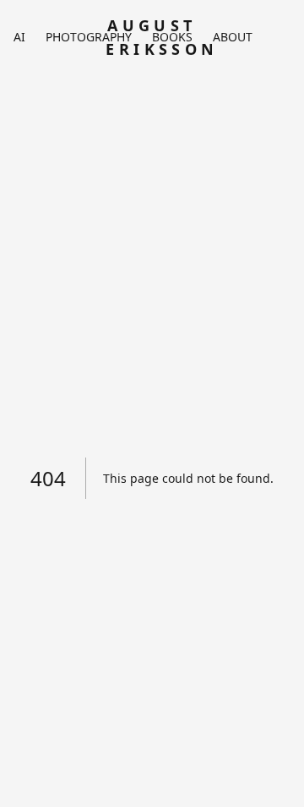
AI (19, 37)
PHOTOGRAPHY (89, 37)
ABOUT (232, 37)
